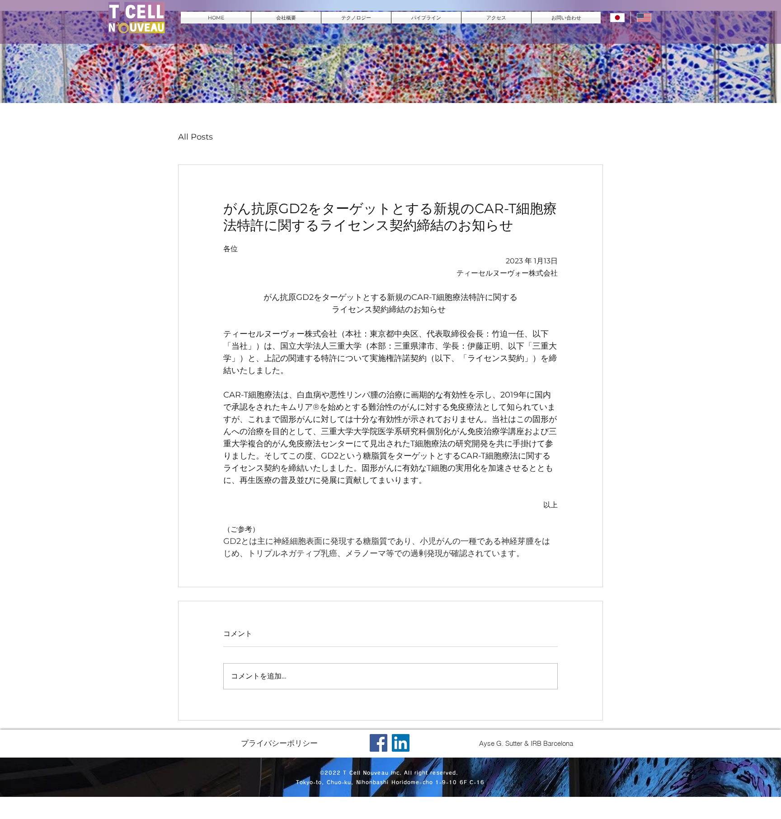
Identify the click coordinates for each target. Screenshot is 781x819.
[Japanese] (617, 17)
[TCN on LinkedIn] (400, 743)
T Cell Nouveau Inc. (372, 772)
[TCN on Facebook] (378, 743)
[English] (643, 17)
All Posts (195, 137)
